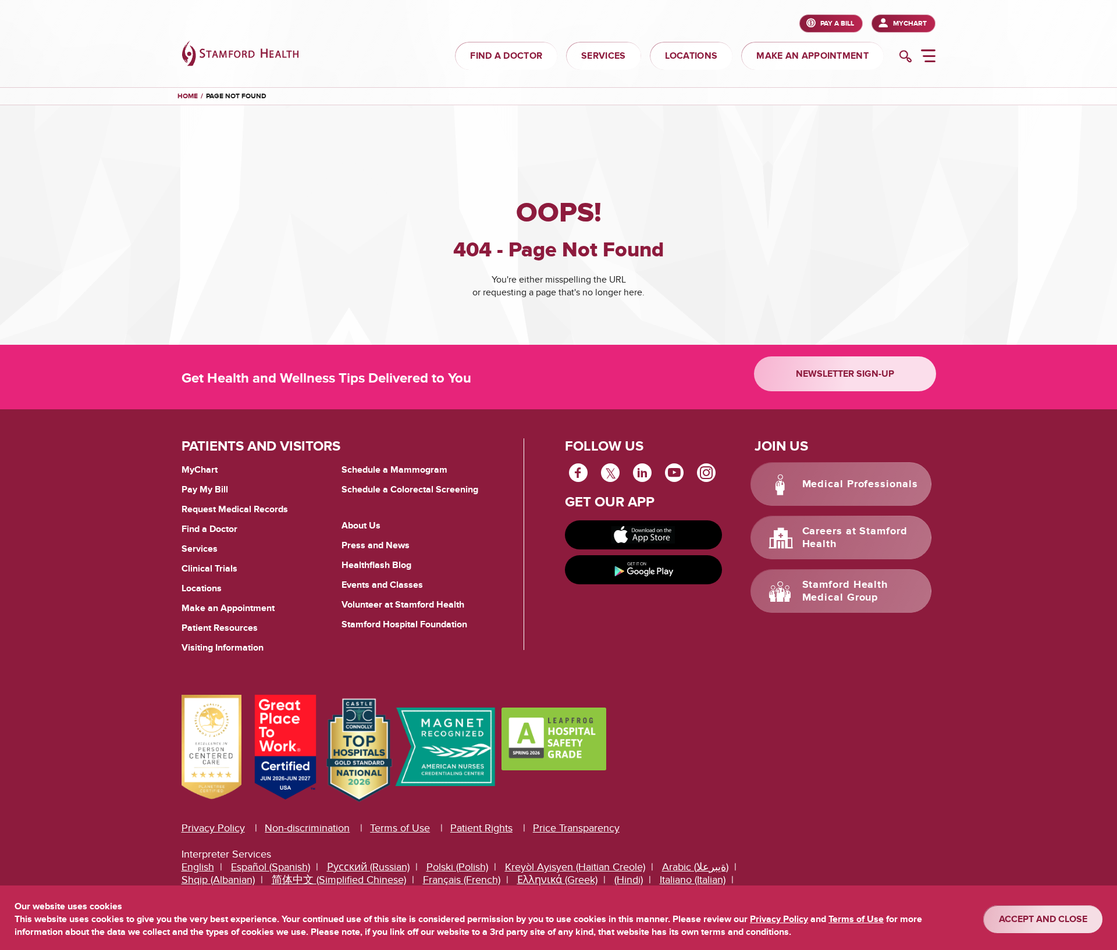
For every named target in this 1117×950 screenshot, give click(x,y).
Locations (202, 588)
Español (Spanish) (270, 867)
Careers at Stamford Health (855, 538)
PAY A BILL (837, 23)
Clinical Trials (209, 568)
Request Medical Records (235, 510)
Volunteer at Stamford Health (402, 604)
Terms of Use (400, 828)
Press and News (375, 545)
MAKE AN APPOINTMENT (812, 56)
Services (200, 549)
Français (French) (461, 880)
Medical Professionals (860, 484)
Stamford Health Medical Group (845, 591)
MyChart (910, 23)
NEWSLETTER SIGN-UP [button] (845, 374)
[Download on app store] (643, 534)
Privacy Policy (213, 828)
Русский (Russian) (368, 867)
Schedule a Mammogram (394, 470)
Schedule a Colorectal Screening (409, 489)
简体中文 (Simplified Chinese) (339, 880)
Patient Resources (220, 628)
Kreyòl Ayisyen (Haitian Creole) (575, 867)
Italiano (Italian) (692, 880)
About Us (360, 525)
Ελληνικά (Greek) (557, 880)
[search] (905, 57)
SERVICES (603, 56)
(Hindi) (628, 880)
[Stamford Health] (240, 55)
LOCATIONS (691, 56)
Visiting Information (223, 647)
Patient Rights (481, 828)
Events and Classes (382, 585)
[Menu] (928, 57)
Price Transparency (576, 828)
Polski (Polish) (457, 867)
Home (187, 96)
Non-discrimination (307, 828)
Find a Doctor (209, 529)
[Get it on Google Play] (643, 569)
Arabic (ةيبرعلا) (695, 867)
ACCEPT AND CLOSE (1043, 919)
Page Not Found (236, 96)
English (198, 867)
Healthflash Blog (376, 565)
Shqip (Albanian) (218, 880)
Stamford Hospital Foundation (404, 624)
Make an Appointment (228, 608)
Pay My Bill (205, 489)
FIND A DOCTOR (506, 56)
